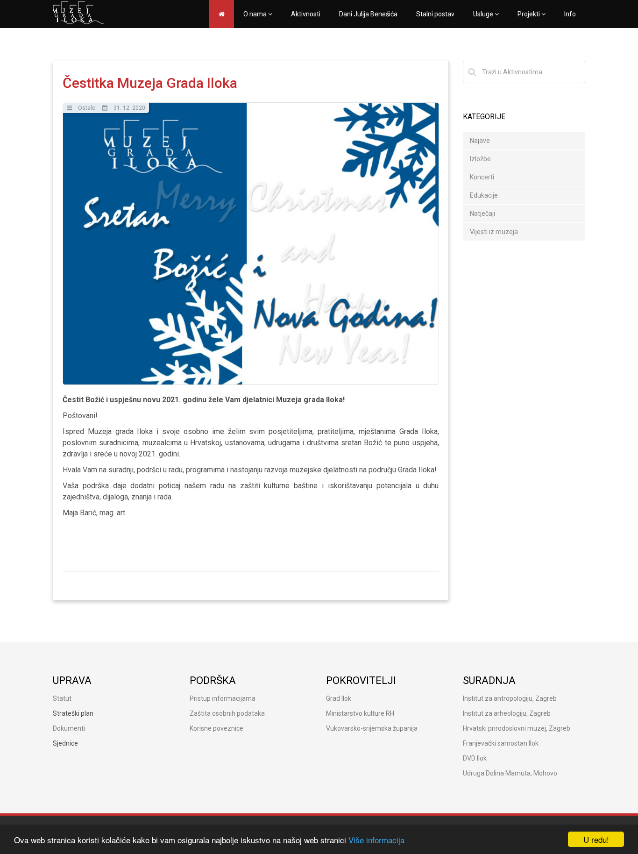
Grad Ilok (338, 698)
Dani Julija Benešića (368, 14)
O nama (255, 14)
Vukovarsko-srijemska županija (372, 728)
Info (570, 14)
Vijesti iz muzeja (494, 231)
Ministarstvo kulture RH (360, 713)
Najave (480, 140)
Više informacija (376, 840)
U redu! (596, 839)
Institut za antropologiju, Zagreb (510, 698)
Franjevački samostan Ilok (501, 743)
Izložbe (480, 159)
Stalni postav (435, 14)
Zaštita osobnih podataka (227, 713)
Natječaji (482, 213)
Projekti (529, 14)
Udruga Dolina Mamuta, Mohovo (510, 773)
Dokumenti (69, 728)
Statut (62, 698)
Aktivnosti (305, 14)
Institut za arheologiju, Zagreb (507, 713)
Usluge (484, 14)
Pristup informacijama (222, 698)
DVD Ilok (475, 758)
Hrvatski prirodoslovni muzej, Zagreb (516, 728)
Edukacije (484, 195)
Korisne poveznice (216, 728)
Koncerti (482, 177)
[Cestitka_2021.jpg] (251, 243)
